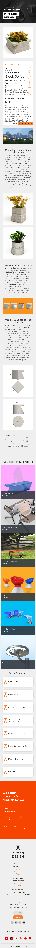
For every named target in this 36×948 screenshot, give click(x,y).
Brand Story (18, 864)
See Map (18, 917)
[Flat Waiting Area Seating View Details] (18, 516)
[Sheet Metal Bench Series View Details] (18, 550)
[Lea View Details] (18, 583)
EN (20, 913)
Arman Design (6, 8)
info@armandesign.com (20, 907)
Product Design (15, 8)
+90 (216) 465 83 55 (20, 902)
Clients (18, 869)
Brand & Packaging (18, 880)
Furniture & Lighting (25, 8)
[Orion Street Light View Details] (18, 651)
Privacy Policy (18, 872)
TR (16, 913)
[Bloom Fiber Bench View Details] (18, 482)
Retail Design (18, 883)
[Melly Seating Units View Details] (18, 617)
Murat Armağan (18, 866)
